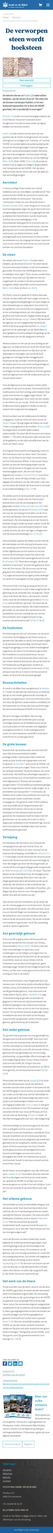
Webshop (7, 1473)
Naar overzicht (26, 80)
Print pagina (26, 85)
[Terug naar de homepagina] (18, 5)
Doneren (7, 1469)
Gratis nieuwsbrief (12, 1444)
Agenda (6, 1477)
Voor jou (16, 17)
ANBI (25, 1515)
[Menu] (48, 5)
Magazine (28, 1444)
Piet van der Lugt (9, 90)
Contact (7, 1480)
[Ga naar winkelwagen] (40, 5)
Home (6, 17)
